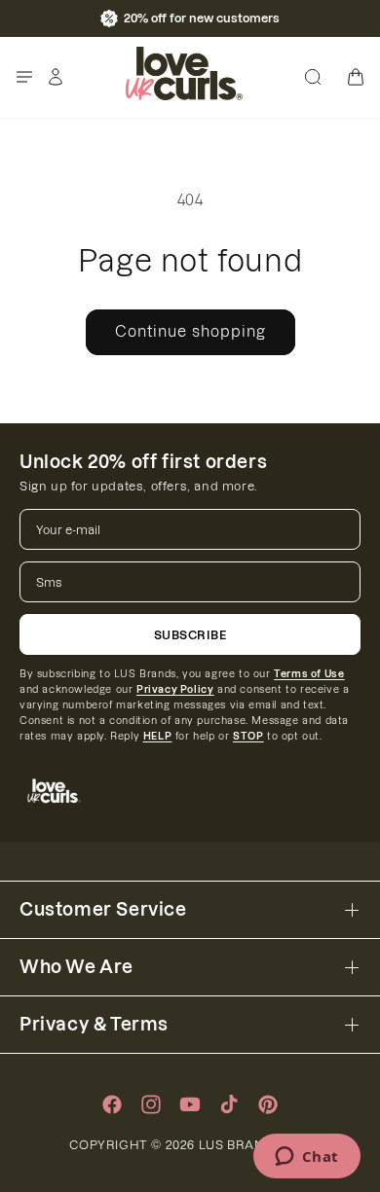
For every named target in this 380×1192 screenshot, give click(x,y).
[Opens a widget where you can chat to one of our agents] (306, 1158)
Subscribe (190, 635)
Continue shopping (190, 331)
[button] (24, 77)
